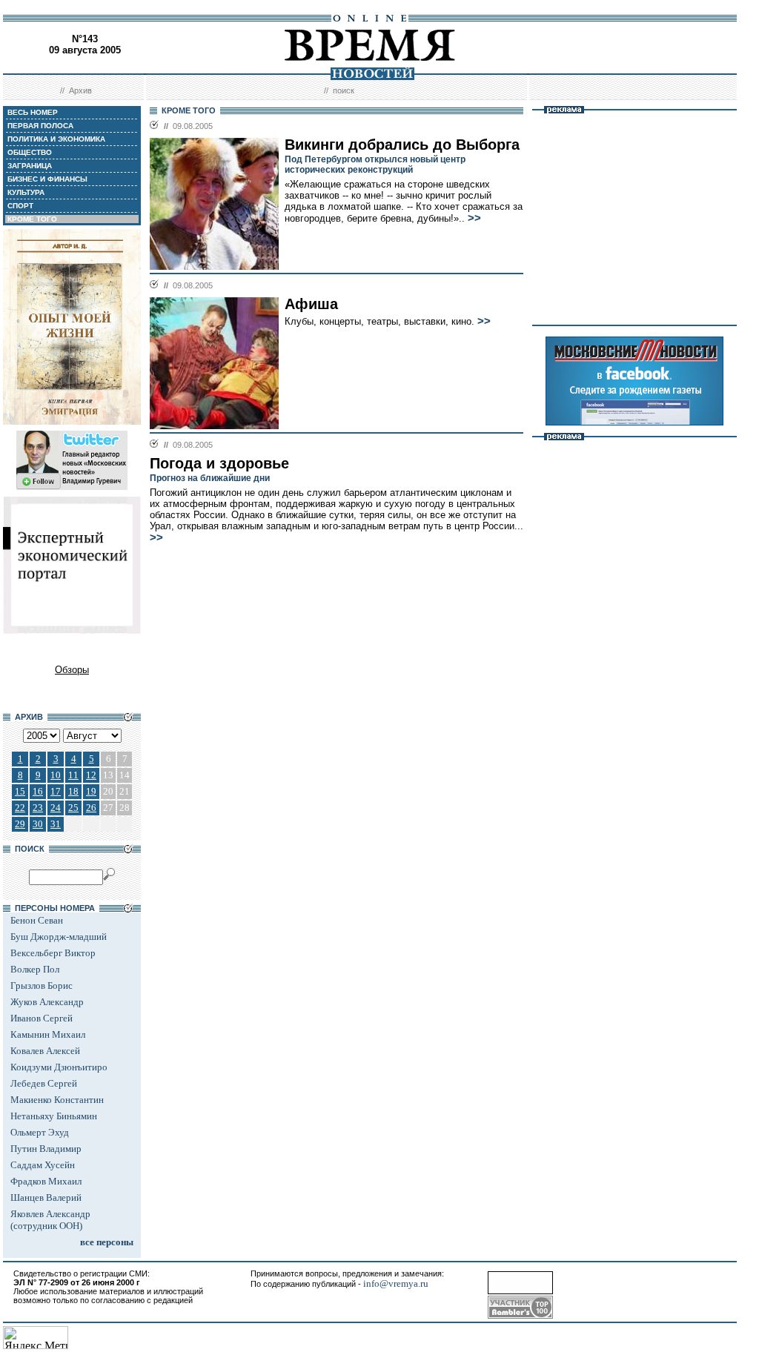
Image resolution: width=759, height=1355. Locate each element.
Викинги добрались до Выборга (402, 144)
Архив (80, 90)
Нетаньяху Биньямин (53, 1116)
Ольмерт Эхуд (39, 1132)
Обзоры (72, 669)
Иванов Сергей (41, 1018)
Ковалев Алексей (45, 1050)
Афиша (311, 304)
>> (474, 218)
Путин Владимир (46, 1148)
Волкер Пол (34, 969)
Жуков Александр (47, 1001)
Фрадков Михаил (46, 1181)
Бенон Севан (36, 920)
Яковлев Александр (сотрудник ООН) (50, 1219)
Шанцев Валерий (46, 1197)
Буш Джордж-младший (58, 936)
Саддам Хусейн (42, 1164)
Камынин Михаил (47, 1034)
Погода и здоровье (219, 463)
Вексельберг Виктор (53, 952)
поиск (343, 90)
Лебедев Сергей (43, 1083)
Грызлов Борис (41, 985)
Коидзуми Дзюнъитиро (58, 1067)
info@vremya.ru (395, 1283)
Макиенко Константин (57, 1099)
